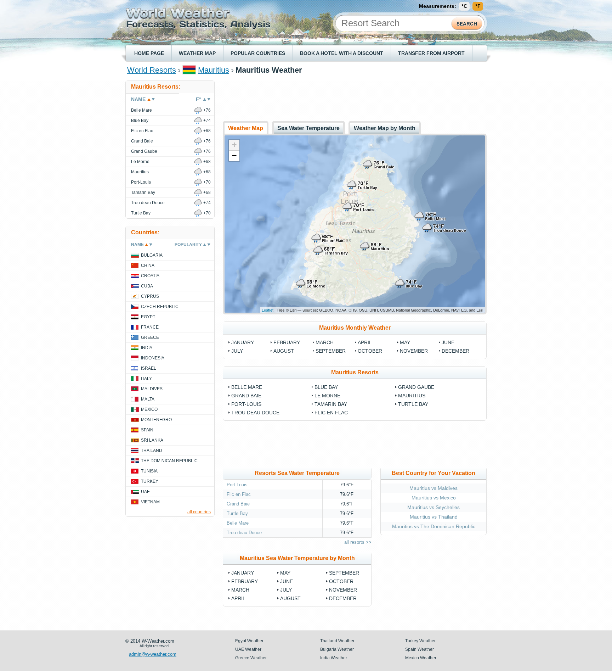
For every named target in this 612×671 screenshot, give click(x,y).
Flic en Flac (331, 412)
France (150, 327)
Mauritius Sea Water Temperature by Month (297, 558)
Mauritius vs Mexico (434, 498)
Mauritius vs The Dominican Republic (433, 526)
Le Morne (327, 395)
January (242, 342)
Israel (148, 368)
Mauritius (213, 70)
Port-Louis (246, 404)
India (146, 347)
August (283, 351)
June (448, 342)
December (455, 351)
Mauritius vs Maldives (433, 488)
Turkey (149, 481)
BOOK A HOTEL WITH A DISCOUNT (341, 53)
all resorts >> (358, 542)
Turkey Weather (420, 640)
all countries (199, 511)
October (370, 351)
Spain (147, 429)
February (286, 342)
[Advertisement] (355, 96)
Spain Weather (419, 649)
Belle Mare (246, 387)
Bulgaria (152, 255)
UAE (145, 491)
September (331, 351)
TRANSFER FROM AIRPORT (431, 53)
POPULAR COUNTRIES (258, 53)
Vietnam (150, 501)
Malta (147, 399)
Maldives (152, 388)
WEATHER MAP (197, 53)
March (325, 342)
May (405, 342)
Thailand (151, 450)
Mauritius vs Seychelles (433, 507)
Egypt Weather (249, 640)
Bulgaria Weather (337, 649)
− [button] (234, 155)
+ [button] (234, 144)
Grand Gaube (416, 387)
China (147, 265)
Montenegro (156, 419)
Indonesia (152, 358)
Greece (150, 337)
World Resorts (151, 70)
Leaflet (267, 310)
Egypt (148, 316)
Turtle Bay (413, 404)
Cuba (147, 286)
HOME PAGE (149, 53)
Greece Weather (251, 657)
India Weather (333, 657)
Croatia (150, 275)
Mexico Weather (420, 657)
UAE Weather (248, 649)
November (414, 351)
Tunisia (149, 471)
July (237, 351)
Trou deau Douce (255, 412)
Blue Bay (326, 387)
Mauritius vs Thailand (434, 517)
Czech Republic (159, 306)
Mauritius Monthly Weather (355, 328)
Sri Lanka (152, 440)
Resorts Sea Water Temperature (297, 473)
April (365, 342)
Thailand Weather (337, 640)
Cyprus (150, 296)
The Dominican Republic (169, 460)
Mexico (149, 409)
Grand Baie (246, 395)
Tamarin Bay (330, 404)
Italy (146, 378)
